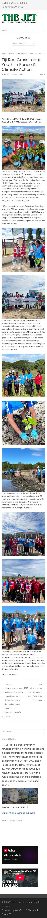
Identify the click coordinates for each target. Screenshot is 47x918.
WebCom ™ (21, 910)
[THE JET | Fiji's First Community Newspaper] (23, 18)
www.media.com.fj (15, 807)
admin (20, 74)
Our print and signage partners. (18, 812)
